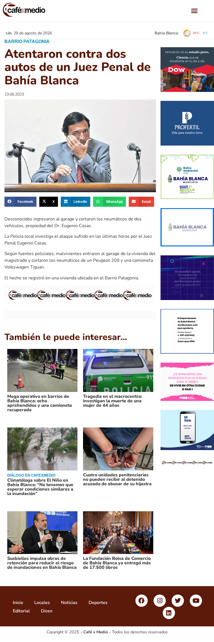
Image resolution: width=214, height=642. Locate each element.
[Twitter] (178, 601)
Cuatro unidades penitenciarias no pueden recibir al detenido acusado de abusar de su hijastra (117, 479)
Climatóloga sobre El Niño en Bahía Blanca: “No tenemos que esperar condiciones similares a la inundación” (40, 487)
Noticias (69, 603)
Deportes (98, 603)
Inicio (18, 603)
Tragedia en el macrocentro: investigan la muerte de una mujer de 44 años (112, 400)
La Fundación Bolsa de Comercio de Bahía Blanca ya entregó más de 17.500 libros (117, 562)
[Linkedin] (169, 613)
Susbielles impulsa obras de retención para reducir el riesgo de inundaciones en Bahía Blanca (42, 562)
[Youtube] (196, 601)
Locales (42, 603)
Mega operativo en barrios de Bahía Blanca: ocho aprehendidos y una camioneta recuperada (39, 403)
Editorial (21, 611)
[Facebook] (141, 601)
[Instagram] (160, 601)
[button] (194, 11)
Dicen (46, 611)
